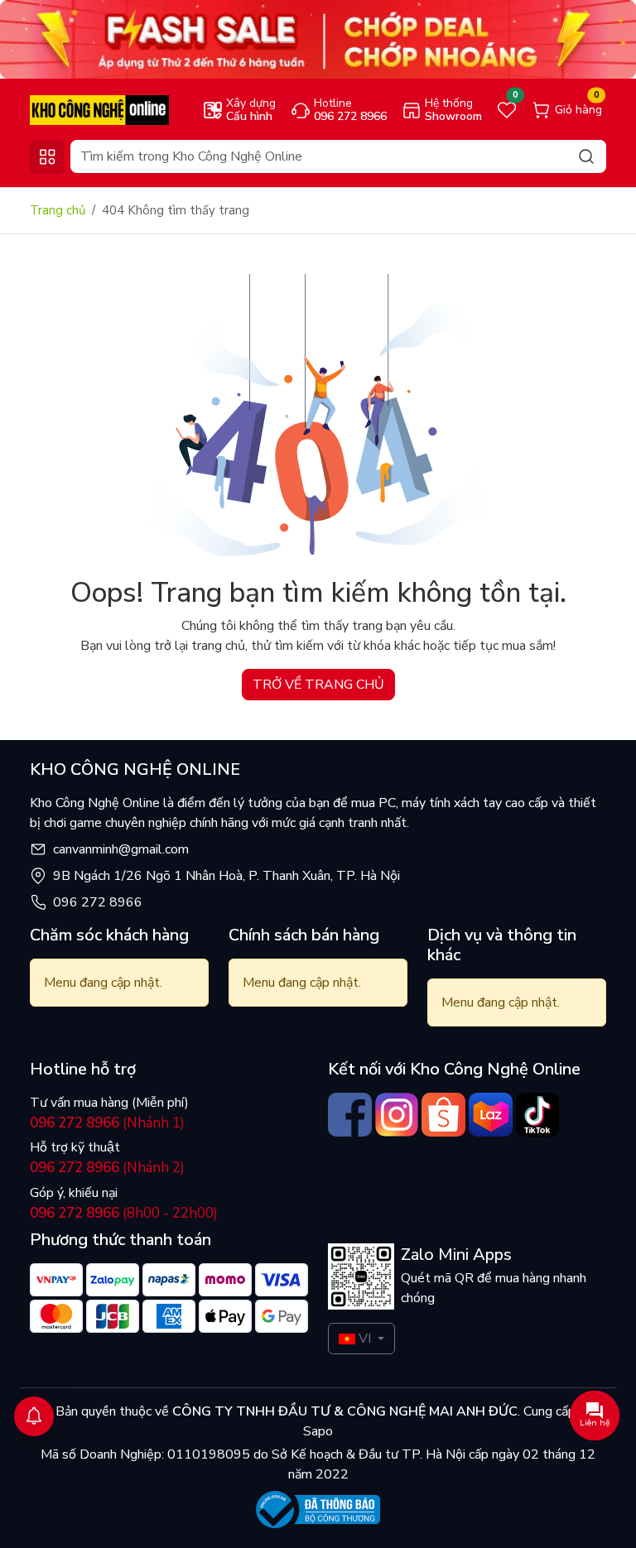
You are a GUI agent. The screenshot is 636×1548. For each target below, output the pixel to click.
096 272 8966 (97, 902)
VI (365, 1338)
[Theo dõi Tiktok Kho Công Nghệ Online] (538, 1115)
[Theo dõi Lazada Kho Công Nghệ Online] (491, 1115)
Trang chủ (57, 210)
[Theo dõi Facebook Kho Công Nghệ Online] (350, 1115)
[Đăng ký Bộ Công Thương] (318, 1509)
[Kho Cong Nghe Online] (318, 39)
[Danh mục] (47, 157)
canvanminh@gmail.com (121, 849)
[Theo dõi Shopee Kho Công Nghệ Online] (443, 1115)
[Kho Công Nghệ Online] (99, 109)
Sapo (318, 1431)
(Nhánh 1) (107, 1122)
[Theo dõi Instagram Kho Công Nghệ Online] (397, 1115)
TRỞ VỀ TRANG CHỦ (318, 684)
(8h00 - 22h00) (124, 1213)
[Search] (586, 156)
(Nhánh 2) (107, 1167)
